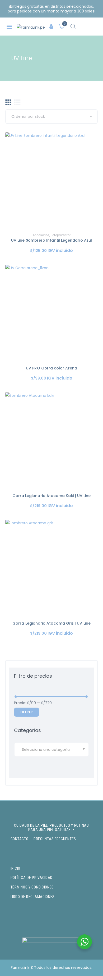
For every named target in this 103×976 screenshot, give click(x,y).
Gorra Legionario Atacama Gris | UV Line (51, 623)
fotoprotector (61, 235)
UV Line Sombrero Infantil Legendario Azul (51, 240)
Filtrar (26, 712)
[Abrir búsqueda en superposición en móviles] (73, 26)
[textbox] (52, 749)
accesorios (41, 235)
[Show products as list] (17, 102)
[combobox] (51, 749)
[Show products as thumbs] (8, 102)
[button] (9, 26)
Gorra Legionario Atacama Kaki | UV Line (51, 495)
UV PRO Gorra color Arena (51, 368)
